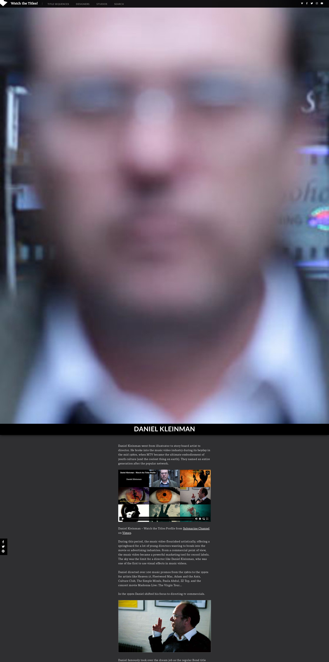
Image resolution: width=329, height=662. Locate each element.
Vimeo (126, 532)
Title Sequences (58, 4)
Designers (83, 4)
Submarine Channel (196, 528)
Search (119, 4)
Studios (102, 4)
